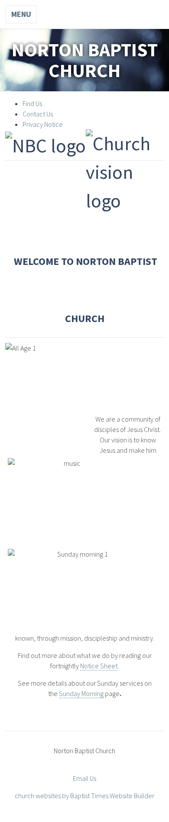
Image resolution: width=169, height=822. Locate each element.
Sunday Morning (81, 693)
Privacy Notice (43, 124)
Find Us (32, 103)
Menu (21, 14)
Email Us (84, 778)
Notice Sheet (98, 665)
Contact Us (38, 114)
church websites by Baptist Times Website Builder (84, 795)
